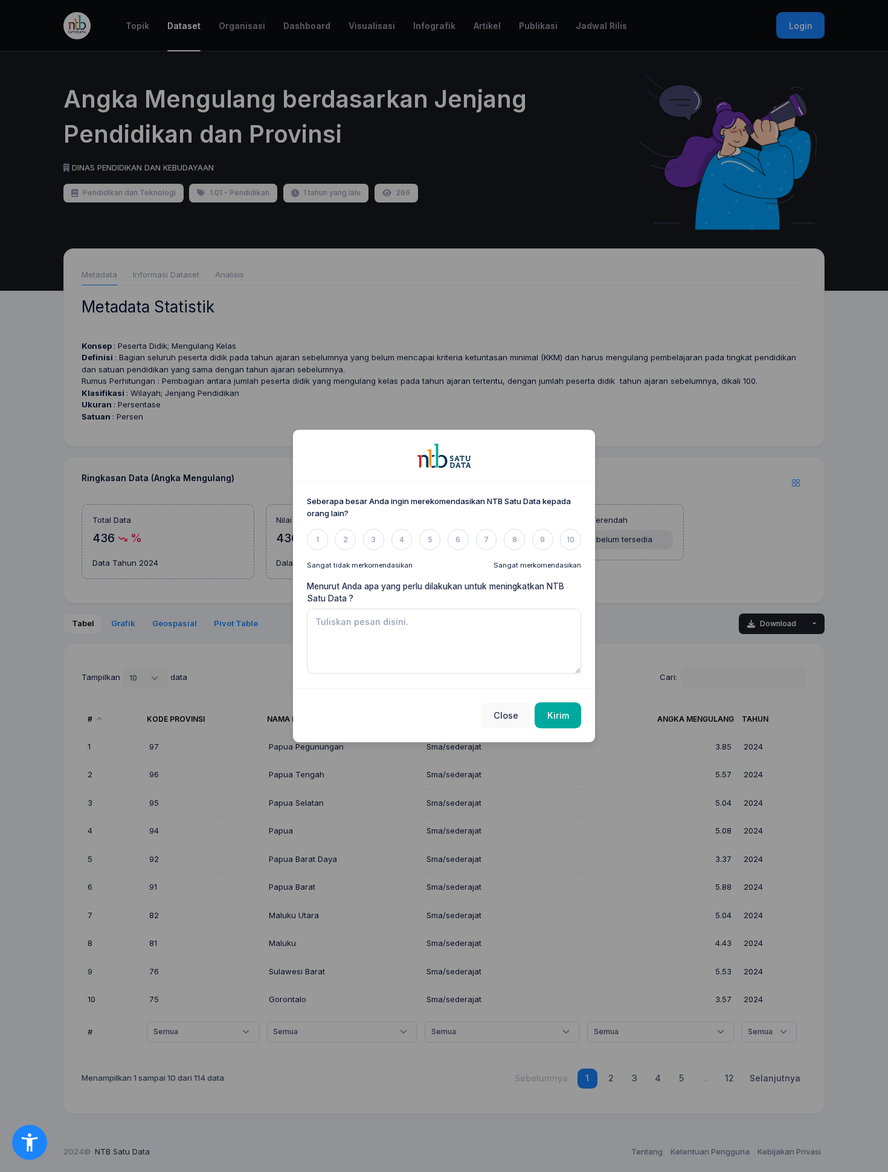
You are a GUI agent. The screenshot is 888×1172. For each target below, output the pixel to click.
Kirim (558, 715)
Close (506, 715)
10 (570, 539)
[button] (29, 1142)
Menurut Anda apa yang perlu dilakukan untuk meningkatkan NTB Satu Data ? (435, 592)
